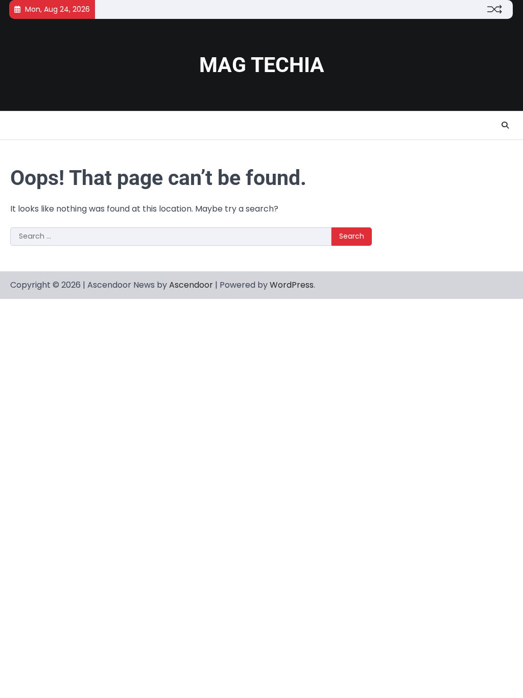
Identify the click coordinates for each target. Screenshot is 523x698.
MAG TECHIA (261, 65)
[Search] (505, 125)
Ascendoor (191, 285)
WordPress (292, 285)
